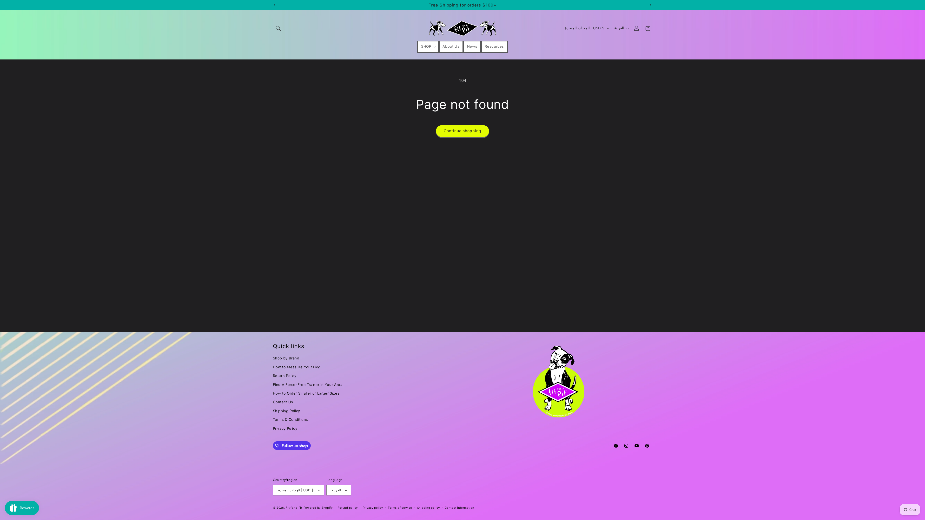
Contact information (459, 507)
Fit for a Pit (294, 507)
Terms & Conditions (290, 419)
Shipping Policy (286, 411)
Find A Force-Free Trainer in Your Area (308, 385)
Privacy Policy (285, 428)
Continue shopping (463, 131)
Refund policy (347, 507)
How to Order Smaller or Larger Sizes (306, 393)
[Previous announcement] (274, 5)
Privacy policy (373, 507)
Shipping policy (428, 507)
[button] (278, 28)
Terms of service (400, 507)
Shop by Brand (286, 358)
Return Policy (285, 376)
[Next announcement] (650, 5)
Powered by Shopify (318, 507)
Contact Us (283, 402)
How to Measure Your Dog (297, 367)
